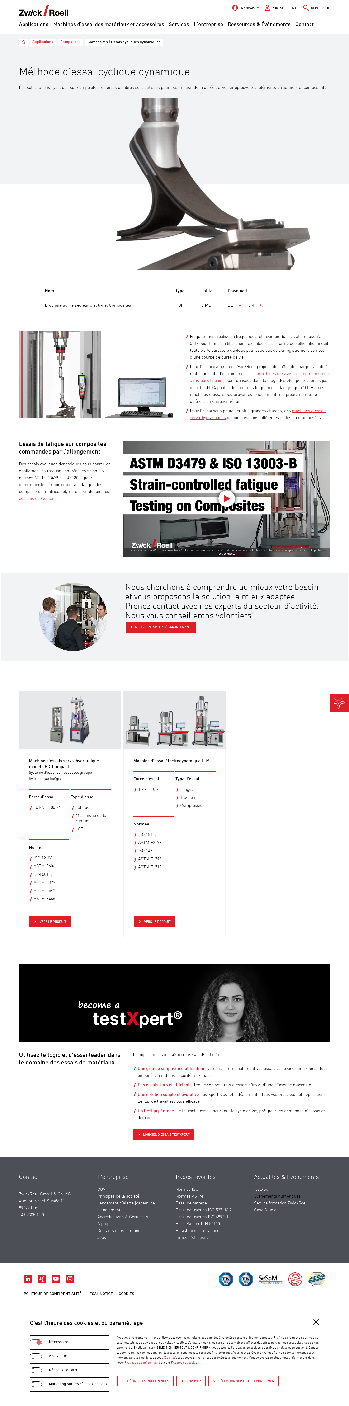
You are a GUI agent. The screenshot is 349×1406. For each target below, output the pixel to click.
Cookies (126, 1294)
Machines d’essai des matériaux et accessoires (108, 24)
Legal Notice (100, 1294)
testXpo (261, 1189)
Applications (33, 24)
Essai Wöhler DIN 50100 (198, 1224)
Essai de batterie (191, 1203)
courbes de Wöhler (36, 499)
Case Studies (266, 1210)
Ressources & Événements (259, 24)
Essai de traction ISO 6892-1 (202, 1217)
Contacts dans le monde (120, 1231)
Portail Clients (285, 8)
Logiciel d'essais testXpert (166, 1134)
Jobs (101, 1238)
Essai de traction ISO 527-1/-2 (204, 1210)
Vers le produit (52, 921)
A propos (105, 1224)
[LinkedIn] (28, 1281)
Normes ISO (187, 1189)
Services (179, 24)
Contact (304, 24)
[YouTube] (56, 1281)
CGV (101, 1189)
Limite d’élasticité (192, 1238)
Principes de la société (118, 1196)
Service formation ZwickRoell (281, 1203)
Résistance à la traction (197, 1231)
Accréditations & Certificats (122, 1217)
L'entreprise (208, 24)
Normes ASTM (189, 1196)
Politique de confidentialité (53, 1294)
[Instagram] (70, 1281)
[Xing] (42, 1281)
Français (247, 8)
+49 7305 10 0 (31, 1215)
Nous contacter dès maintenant (163, 627)
